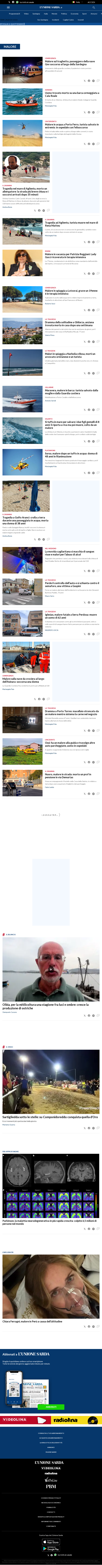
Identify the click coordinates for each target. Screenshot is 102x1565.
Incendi (81, 20)
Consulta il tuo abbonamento (51, 1433)
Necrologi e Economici (51, 1503)
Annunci (94, 14)
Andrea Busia (7, 207)
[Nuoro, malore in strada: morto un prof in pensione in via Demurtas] (22, 783)
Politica (64, 14)
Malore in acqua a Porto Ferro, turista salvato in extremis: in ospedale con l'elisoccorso (72, 126)
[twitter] (9, 2)
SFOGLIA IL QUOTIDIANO (12, 24)
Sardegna (36, 14)
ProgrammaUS (14, 14)
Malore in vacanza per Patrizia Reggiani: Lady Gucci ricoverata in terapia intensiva (70, 256)
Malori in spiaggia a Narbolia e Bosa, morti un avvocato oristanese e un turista (70, 355)
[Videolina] (25, 1419)
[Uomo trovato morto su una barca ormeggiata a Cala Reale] (22, 101)
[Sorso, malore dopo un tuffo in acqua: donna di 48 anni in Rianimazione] (22, 462)
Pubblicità (51, 1507)
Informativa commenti (51, 1521)
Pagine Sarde (51, 1452)
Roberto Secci (50, 304)
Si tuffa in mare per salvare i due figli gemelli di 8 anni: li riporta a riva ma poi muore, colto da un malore (72, 424)
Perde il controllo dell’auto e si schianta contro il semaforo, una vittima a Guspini (72, 584)
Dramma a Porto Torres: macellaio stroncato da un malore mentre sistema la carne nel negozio (72, 713)
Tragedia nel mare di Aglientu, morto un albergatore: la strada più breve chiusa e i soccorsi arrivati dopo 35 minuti (25, 191)
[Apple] (51, 1542)
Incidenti (55, 20)
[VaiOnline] (51, 1481)
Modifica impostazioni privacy (51, 1517)
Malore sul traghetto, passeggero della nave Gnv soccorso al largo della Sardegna (70, 63)
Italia (46, 14)
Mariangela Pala (51, 106)
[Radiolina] (76, 1420)
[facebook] (13, 2)
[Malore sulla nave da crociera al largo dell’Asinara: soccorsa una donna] (26, 657)
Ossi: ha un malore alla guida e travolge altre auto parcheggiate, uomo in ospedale (70, 744)
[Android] (51, 1549)
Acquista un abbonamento (51, 1438)
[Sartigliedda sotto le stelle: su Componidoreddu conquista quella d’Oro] (51, 1082)
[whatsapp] (17, 2)
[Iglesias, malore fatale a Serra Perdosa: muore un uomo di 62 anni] (22, 623)
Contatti (51, 1512)
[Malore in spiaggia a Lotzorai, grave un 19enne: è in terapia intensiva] (22, 299)
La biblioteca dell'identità (51, 1443)
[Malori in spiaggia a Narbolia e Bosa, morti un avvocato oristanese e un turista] (22, 362)
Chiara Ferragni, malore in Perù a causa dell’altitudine (32, 1321)
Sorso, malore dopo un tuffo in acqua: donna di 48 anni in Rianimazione (71, 455)
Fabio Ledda (49, 787)
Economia (74, 14)
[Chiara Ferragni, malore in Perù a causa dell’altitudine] (51, 1287)
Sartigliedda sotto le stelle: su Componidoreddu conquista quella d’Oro (50, 1117)
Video (26, 14)
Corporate (51, 1526)
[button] (84, 81)
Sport (84, 14)
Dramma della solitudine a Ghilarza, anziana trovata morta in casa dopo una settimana (69, 324)
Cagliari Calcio (68, 20)
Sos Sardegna (42, 20)
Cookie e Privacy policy (51, 1498)
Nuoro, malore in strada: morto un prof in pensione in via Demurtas (68, 776)
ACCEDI (91, 2)
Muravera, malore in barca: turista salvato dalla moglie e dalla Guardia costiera (71, 392)
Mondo (54, 14)
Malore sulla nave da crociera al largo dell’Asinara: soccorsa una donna (23, 680)
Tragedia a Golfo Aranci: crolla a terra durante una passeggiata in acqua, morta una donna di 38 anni (25, 520)
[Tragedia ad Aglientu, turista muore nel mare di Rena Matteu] (22, 231)
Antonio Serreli (50, 401)
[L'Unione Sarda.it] (51, 7)
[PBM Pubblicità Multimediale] (51, 1486)
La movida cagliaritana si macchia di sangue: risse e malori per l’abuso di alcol (70, 553)
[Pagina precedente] (59, 815)
